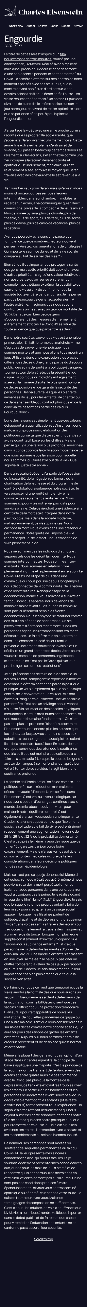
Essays (42, 26)
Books (54, 26)
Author (31, 26)
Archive (78, 26)
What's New (15, 26)
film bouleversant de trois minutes (35, 56)
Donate (66, 26)
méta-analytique (27, 821)
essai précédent (30, 473)
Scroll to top (43, 1239)
